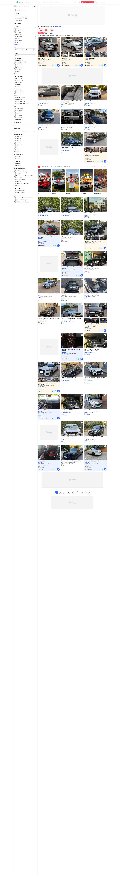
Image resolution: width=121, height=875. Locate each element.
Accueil (41, 26)
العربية (101, 2)
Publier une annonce (88, 2)
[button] (19, 125)
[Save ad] (59, 39)
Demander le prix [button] (67, 150)
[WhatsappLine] (55, 65)
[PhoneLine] (58, 65)
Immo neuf (33, 2)
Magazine (56, 2)
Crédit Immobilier (39, 2)
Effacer (34, 6)
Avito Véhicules (46, 26)
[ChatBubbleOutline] (53, 65)
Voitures (17, 15)
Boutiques (51, 2)
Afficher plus (16, 44)
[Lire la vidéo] (44, 180)
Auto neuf (27, 2)
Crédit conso (46, 2)
